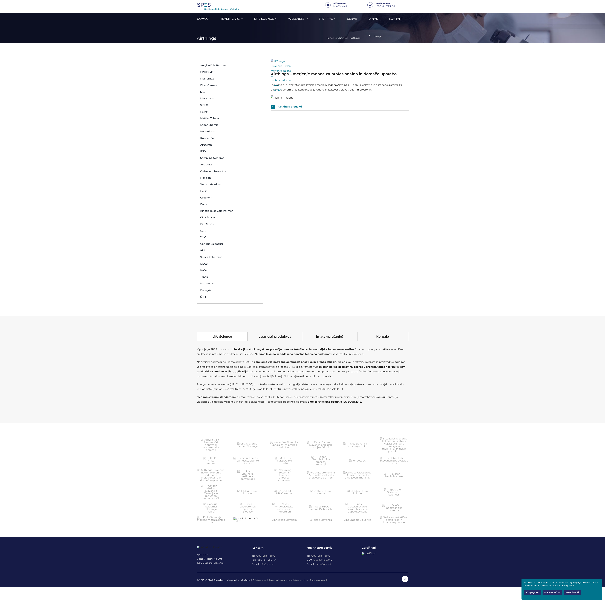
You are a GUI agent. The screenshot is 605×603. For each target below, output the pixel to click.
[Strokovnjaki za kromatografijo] (211, 458)
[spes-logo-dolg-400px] (218, 3)
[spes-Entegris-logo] (284, 519)
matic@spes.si (323, 564)
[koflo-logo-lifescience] (211, 517)
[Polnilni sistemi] (394, 473)
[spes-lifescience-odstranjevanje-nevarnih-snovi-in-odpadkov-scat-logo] (357, 504)
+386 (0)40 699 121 (323, 559)
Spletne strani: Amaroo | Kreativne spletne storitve (280, 580)
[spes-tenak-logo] (321, 519)
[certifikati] (369, 553)
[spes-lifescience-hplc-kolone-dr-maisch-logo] (321, 506)
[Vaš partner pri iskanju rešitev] (320, 456)
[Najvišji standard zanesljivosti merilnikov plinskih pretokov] (394, 438)
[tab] (222, 336)
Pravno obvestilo (319, 580)
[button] (340, 106)
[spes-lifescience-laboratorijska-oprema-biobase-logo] (248, 504)
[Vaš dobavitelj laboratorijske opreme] (211, 439)
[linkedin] (405, 579)
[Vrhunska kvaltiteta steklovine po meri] (321, 472)
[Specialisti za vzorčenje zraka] (357, 443)
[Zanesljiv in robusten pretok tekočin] (211, 485)
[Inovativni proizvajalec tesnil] (394, 458)
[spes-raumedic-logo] (357, 519)
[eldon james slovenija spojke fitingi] (321, 442)
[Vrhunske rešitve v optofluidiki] (247, 471)
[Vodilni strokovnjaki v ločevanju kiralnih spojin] (321, 490)
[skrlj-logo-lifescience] (394, 517)
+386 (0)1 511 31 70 (385, 6)
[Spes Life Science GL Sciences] (394, 489)
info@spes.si (340, 6)
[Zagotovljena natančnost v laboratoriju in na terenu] (284, 458)
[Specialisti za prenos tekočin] (284, 442)
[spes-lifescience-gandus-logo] (211, 504)
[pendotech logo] (357, 460)
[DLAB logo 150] (394, 505)
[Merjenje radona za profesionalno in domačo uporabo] (211, 470)
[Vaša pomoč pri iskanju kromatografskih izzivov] (247, 490)
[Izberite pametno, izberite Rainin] (247, 458)
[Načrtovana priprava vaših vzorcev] (284, 490)
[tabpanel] (302, 377)
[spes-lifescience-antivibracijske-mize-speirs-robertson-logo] (284, 504)
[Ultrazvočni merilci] (357, 472)
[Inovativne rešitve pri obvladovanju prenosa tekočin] (247, 443)
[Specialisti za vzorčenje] (284, 470)
